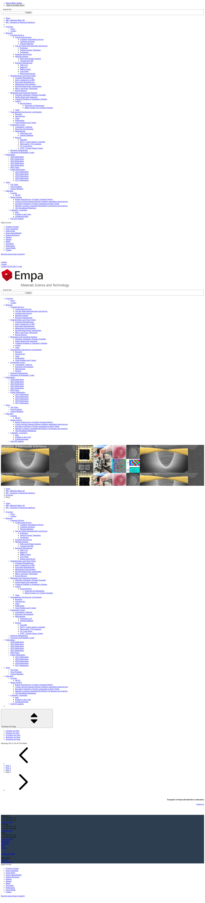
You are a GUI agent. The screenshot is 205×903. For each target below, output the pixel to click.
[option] (105, 731)
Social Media (11, 248)
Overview (9, 495)
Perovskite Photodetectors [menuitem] (25, 82)
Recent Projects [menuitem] (21, 91)
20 (13, 735)
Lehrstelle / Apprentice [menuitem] (18, 210)
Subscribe (4, 860)
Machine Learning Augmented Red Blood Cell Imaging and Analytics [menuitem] (41, 206)
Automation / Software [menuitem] (23, 127)
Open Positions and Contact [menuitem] (25, 123)
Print (3, 846)
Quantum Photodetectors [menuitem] (24, 78)
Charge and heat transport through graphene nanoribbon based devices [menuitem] (41, 202)
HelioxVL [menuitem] (24, 67)
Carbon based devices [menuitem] (23, 37)
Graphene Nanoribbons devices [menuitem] (32, 39)
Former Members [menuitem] (16, 189)
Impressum (5, 841)
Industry (9, 237)
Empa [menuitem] (8, 18)
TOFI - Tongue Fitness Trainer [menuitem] (31, 148)
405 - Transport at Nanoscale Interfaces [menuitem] (20, 22)
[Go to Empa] (36, 288)
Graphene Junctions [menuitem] (27, 42)
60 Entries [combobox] (9, 726)
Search (28, 12)
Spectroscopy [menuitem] (20, 116)
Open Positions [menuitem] (16, 187)
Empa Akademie (12, 229)
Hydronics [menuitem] (24, 48)
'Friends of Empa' (12, 227)
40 (13, 737)
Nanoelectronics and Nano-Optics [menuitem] (23, 76)
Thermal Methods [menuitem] (26, 135)
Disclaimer (5, 844)
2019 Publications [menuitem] (22, 176)
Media (8, 242)
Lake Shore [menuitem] (24, 71)
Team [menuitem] (17, 110)
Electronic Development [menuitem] (24, 129)
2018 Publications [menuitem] (22, 178)
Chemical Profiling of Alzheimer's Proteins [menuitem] (31, 99)
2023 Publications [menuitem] (17, 163)
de (4, 262)
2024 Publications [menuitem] (17, 161)
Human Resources (12, 235)
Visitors (8, 250)
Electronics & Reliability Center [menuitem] (22, 152)
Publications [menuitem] (19, 120)
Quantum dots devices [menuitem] (23, 54)
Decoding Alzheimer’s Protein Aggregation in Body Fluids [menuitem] (37, 204)
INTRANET (12, 266)
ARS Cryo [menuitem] (24, 65)
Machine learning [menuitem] (21, 56)
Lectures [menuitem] (13, 193)
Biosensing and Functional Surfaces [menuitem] (23, 93)
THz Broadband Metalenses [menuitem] (25, 208)
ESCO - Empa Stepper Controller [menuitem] (32, 142)
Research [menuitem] (18, 114)
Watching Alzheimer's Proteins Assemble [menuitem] (30, 95)
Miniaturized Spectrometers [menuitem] (25, 84)
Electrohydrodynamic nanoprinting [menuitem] (28, 86)
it (6, 262)
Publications (10, 246)
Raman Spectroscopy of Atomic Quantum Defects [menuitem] (34, 199)
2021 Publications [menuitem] (22, 172)
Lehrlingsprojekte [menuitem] (21, 216)
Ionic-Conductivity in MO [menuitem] (25, 80)
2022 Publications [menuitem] (17, 165)
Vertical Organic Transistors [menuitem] (30, 50)
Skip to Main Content (14, 3)
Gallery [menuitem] (18, 101)
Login (19, 266)
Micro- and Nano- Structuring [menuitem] (26, 88)
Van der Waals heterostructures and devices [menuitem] (31, 46)
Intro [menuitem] (17, 212)
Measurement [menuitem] (20, 131)
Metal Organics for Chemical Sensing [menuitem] (39, 108)
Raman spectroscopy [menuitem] (27, 74)
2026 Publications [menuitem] (17, 157)
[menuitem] (9, 27)
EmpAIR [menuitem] (23, 140)
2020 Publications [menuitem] (22, 174)
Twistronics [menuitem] (24, 52)
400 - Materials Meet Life (15, 491)
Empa (8, 489)
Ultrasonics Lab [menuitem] (26, 133)
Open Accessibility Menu (15, 5)
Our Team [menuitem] (14, 184)
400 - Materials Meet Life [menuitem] (15, 20)
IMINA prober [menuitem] (25, 69)
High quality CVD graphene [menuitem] (30, 144)
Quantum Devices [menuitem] (17, 35)
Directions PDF (7, 822)
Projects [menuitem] (18, 138)
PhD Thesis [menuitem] (14, 167)
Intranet (8, 239)
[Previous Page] (23, 763)
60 (13, 739)
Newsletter (10, 244)
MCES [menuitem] (17, 195)
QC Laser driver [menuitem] (26, 146)
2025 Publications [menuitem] (17, 159)
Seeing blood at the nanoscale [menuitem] (26, 97)
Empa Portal (10, 231)
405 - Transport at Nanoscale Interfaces (20, 493)
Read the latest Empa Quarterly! (13, 254)
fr (5, 262)
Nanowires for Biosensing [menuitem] (34, 106)
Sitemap (4, 848)
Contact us (200, 804)
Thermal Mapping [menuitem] (26, 44)
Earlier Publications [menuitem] (17, 170)
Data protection (6, 862)
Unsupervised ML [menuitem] (27, 61)
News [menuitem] (12, 29)
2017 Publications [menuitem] (22, 180)
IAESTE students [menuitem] (17, 219)
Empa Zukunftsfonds (13, 233)
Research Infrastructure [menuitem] (24, 63)
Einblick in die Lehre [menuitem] (23, 214)
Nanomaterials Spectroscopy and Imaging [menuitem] (26, 112)
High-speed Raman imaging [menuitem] (30, 59)
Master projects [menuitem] (16, 197)
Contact (4, 264)
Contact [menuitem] (13, 31)
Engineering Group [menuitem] (17, 125)
